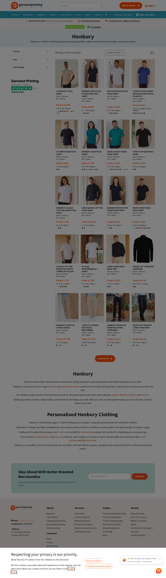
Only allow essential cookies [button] (98, 566)
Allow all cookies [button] (93, 560)
